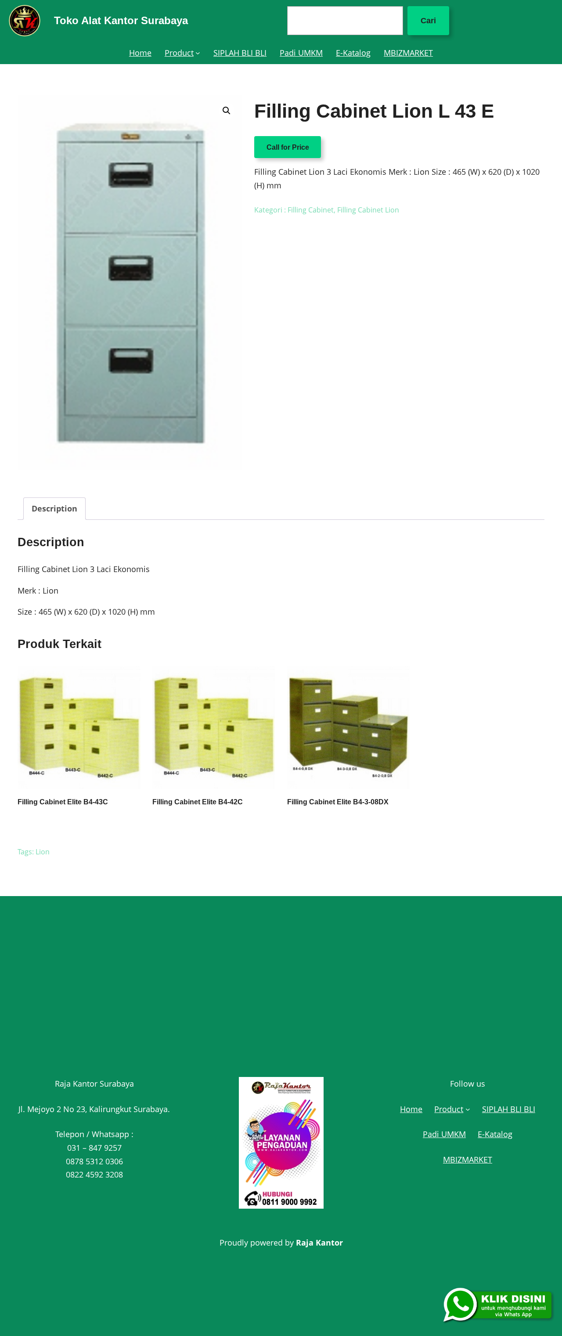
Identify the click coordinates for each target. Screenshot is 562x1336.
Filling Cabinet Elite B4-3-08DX (338, 802)
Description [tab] (54, 508)
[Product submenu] (197, 52)
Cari (428, 20)
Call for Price (288, 147)
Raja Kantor (319, 1242)
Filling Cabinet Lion (368, 210)
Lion (43, 852)
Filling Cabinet (311, 210)
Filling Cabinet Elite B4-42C (197, 802)
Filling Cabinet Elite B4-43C (63, 802)
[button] (226, 111)
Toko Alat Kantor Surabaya (121, 20)
